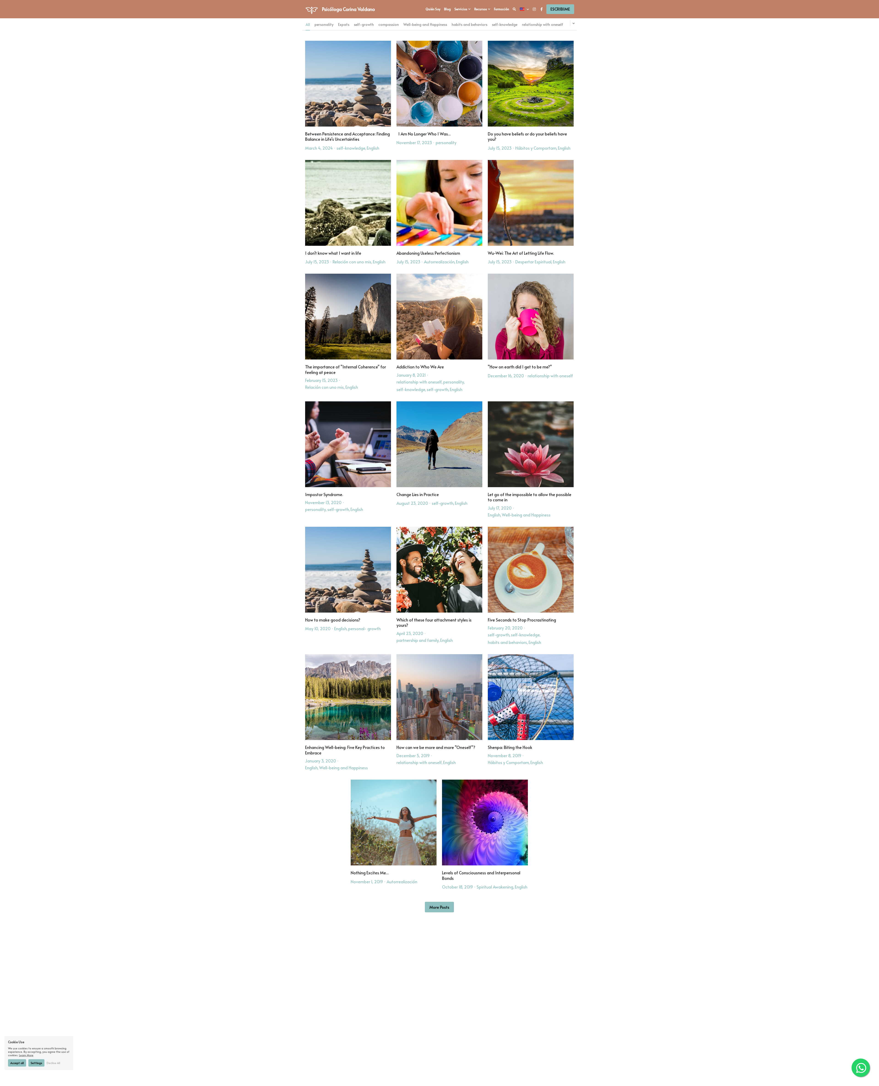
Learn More (26, 1055)
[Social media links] (534, 9)
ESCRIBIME (560, 9)
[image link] (311, 9)
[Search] (514, 9)
